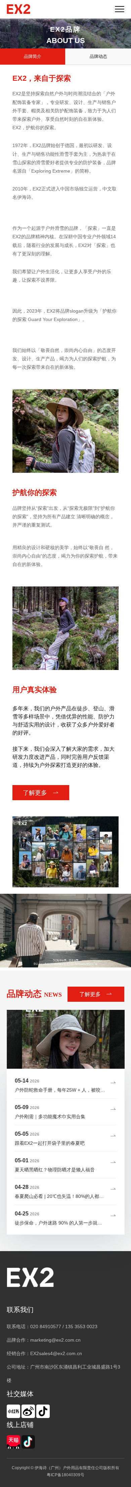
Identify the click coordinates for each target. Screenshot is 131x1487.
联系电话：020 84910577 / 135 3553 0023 (52, 1326)
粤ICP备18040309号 (65, 1475)
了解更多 (36, 792)
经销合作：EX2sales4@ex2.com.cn (44, 1353)
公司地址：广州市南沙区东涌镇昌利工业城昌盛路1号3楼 (63, 1373)
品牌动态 (98, 56)
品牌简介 (32, 56)
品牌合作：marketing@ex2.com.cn (44, 1340)
